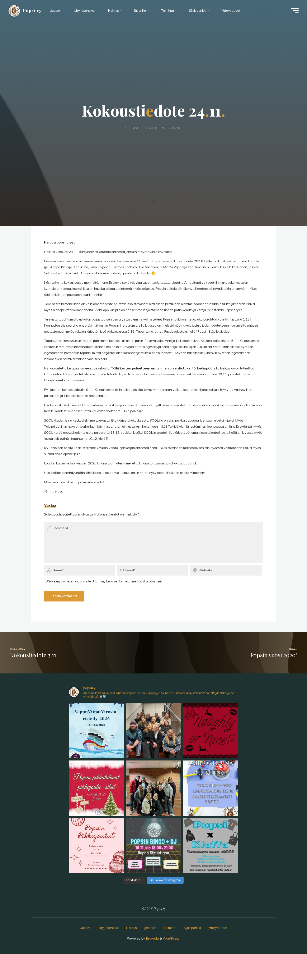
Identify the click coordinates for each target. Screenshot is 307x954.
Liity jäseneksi (108, 928)
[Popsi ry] (14, 10)
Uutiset (85, 928)
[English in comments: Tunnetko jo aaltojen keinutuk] (96, 730)
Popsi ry (32, 10)
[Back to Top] (290, 937)
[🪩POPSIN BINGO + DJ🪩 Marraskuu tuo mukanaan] (153, 845)
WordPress (171, 938)
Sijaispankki (192, 928)
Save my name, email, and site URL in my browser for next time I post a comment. (105, 581)
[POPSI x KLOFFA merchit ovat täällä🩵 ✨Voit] (210, 845)
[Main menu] (295, 10)
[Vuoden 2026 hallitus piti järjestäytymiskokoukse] (153, 730)
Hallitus (131, 928)
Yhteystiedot (217, 928)
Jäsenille (150, 928)
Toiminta (170, 928)
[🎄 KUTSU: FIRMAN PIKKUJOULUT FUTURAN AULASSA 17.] (96, 845)
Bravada (152, 938)
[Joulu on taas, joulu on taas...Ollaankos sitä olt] (210, 730)
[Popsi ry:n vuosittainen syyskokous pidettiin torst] (153, 788)
